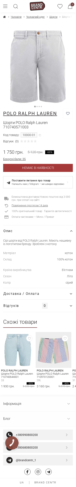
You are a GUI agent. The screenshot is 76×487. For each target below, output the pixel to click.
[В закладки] (68, 113)
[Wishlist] (29, 338)
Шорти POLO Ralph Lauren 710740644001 (17, 375)
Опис (7, 231)
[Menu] (7, 6)
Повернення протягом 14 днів (30, 205)
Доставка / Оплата (21, 294)
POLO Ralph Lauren (30, 113)
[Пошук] (15, 6)
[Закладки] (59, 6)
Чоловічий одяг (35, 16)
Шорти (53, 16)
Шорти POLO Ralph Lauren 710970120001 (53, 375)
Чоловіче (16, 16)
